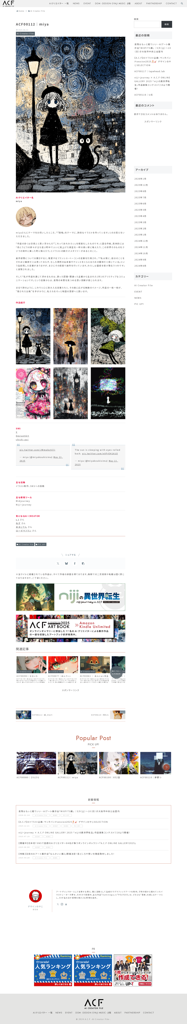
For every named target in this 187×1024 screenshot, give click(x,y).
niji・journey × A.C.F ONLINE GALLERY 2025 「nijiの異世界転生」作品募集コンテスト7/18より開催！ (152, 83)
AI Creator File (26, 544)
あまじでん (21, 526)
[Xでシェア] (58, 563)
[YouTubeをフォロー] (66, 904)
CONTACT (148, 1012)
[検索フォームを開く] (182, 3)
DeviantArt (22, 435)
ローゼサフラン (23, 530)
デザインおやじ (35, 906)
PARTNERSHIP (132, 1012)
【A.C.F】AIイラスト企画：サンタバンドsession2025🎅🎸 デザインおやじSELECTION (152, 61)
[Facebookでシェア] (74, 563)
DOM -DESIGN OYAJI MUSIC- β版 (93, 1012)
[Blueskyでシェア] (66, 563)
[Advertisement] (70, 698)
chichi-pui (22, 439)
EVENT (69, 1012)
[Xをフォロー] (58, 904)
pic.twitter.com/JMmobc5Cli (37, 449)
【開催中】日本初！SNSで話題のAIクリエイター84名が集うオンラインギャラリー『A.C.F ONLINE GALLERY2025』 (77, 843)
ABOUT (118, 1012)
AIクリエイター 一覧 (43, 1012)
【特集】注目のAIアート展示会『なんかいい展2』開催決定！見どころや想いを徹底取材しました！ (67, 853)
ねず (18, 523)
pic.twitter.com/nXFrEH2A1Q (100, 453)
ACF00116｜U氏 (143, 94)
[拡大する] (47, 311)
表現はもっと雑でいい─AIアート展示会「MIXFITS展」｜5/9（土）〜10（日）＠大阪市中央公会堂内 (152, 48)
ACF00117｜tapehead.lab (149, 71)
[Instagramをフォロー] (62, 904)
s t (17, 519)
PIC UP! (42, 544)
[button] (83, 563)
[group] (36, 767)
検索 (136, 19)
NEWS (58, 1012)
